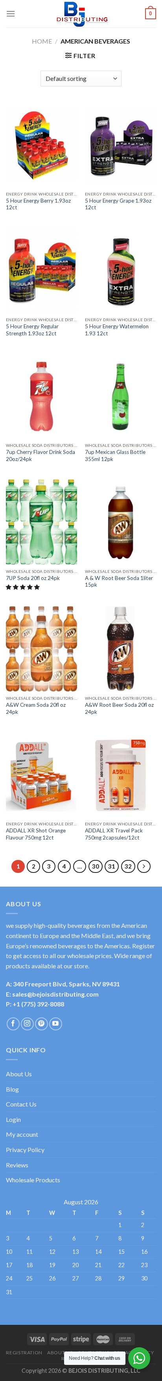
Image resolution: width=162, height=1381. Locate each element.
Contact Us (21, 1104)
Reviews (17, 1165)
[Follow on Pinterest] (41, 1023)
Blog (12, 1089)
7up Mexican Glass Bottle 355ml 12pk (115, 455)
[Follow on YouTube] (55, 1023)
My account (22, 1134)
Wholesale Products (33, 1179)
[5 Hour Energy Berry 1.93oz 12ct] (41, 144)
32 (128, 866)
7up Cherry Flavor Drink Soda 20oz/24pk (40, 455)
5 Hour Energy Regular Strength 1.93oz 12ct (32, 330)
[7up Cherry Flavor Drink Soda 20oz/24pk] (41, 396)
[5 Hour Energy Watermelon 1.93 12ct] (120, 270)
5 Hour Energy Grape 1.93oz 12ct (118, 204)
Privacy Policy (25, 1149)
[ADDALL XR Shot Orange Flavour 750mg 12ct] (41, 774)
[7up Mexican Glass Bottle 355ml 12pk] (120, 396)
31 (111, 866)
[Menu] (10, 13)
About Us (19, 1073)
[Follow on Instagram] (27, 1023)
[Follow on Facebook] (13, 1023)
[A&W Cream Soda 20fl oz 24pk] (41, 648)
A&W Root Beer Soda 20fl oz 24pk (119, 708)
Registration (24, 1352)
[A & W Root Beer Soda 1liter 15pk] (120, 522)
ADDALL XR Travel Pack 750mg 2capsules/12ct (114, 834)
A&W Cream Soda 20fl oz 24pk (36, 708)
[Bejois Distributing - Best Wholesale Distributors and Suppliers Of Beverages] (81, 13)
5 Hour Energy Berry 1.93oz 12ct (38, 204)
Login (13, 1119)
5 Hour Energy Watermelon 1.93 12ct (117, 330)
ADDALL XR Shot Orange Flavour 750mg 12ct (36, 834)
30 (95, 866)
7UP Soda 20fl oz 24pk (33, 578)
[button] (23, 587)
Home (42, 41)
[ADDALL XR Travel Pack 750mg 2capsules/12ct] (120, 774)
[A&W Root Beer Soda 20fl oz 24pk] (120, 648)
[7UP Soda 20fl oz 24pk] (41, 522)
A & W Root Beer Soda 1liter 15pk (119, 581)
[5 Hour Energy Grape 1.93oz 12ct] (120, 144)
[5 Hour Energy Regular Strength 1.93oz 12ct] (41, 270)
